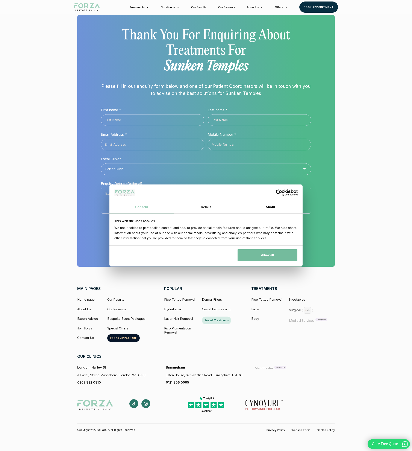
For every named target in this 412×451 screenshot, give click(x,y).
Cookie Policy (326, 430)
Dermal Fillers (212, 299)
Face (255, 309)
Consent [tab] (141, 207)
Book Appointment (319, 7)
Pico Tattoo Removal (179, 299)
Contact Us (85, 338)
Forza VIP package (123, 338)
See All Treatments (216, 320)
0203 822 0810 (89, 382)
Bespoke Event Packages (126, 319)
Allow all (267, 255)
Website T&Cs (300, 430)
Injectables (297, 299)
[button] (139, 7)
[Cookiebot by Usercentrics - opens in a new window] (279, 193)
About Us (84, 309)
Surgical (295, 310)
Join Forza (84, 328)
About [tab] (270, 207)
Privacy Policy (276, 430)
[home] (87, 7)
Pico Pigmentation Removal (177, 330)
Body (255, 319)
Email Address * (114, 134)
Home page (86, 299)
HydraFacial (173, 309)
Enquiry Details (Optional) (121, 183)
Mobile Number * (222, 134)
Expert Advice (87, 319)
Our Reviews (226, 7)
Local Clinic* (111, 159)
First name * (111, 110)
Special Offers (117, 328)
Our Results (198, 7)
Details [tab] (206, 207)
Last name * (217, 110)
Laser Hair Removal (178, 319)
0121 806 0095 (177, 382)
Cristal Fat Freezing (216, 309)
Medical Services (302, 320)
